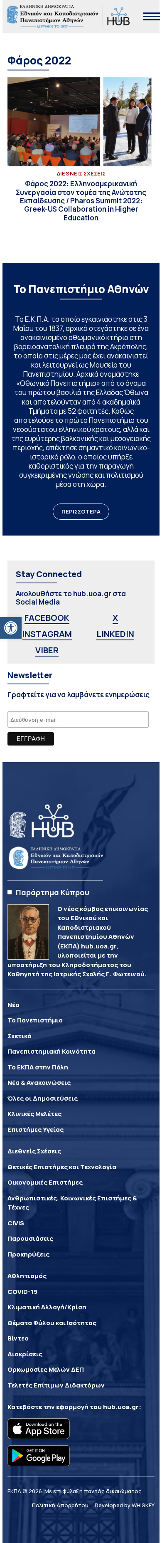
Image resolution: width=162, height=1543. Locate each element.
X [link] (115, 617)
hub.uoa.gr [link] (121, 1406)
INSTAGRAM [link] (47, 633)
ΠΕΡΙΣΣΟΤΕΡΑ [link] (81, 511)
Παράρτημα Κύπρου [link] (52, 892)
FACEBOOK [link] (47, 617)
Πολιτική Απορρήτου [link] (60, 1505)
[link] (11, 628)
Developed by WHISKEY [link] (125, 1505)
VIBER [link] (47, 650)
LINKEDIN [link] (115, 633)
